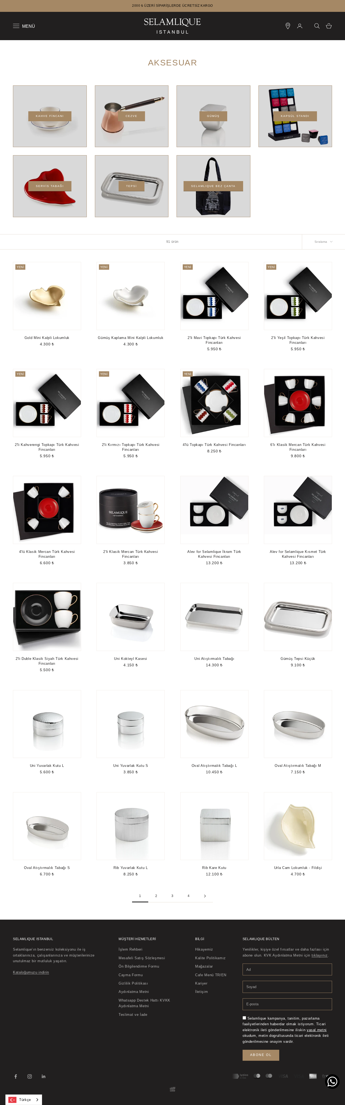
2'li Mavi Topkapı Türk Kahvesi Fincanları (214, 340)
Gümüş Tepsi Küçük (298, 659)
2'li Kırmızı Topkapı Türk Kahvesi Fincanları (131, 447)
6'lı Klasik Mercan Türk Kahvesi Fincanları (297, 447)
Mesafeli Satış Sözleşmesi (142, 958)
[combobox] (23, 1099)
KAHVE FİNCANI (50, 116)
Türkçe (25, 1100)
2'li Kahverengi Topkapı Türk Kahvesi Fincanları (47, 447)
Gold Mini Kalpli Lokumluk (47, 338)
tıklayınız (320, 955)
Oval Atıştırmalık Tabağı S (47, 868)
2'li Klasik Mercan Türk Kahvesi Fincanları (130, 554)
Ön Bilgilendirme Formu (139, 966)
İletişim (201, 992)
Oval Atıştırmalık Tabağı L (214, 766)
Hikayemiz (204, 949)
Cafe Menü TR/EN (210, 975)
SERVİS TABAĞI (50, 186)
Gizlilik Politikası (133, 983)
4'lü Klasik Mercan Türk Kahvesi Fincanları (47, 554)
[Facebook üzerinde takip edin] (15, 1076)
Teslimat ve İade (133, 1015)
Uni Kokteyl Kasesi (130, 659)
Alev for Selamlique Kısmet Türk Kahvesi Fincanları (298, 554)
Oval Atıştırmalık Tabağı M (298, 766)
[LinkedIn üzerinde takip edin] (43, 1076)
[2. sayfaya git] (205, 896)
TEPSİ (131, 186)
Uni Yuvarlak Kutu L (47, 766)
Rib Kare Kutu (214, 868)
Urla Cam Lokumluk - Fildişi (298, 868)
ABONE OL (261, 1055)
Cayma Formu (131, 975)
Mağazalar (204, 966)
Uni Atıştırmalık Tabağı (214, 659)
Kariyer (201, 983)
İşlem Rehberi (130, 949)
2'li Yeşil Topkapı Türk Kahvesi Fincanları (298, 340)
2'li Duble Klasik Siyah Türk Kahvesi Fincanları (47, 661)
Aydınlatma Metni (134, 992)
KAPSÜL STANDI (295, 116)
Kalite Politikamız (210, 958)
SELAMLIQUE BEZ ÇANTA (213, 186)
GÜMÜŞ (213, 116)
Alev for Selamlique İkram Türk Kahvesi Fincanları (214, 554)
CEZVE (131, 116)
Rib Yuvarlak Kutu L (130, 868)
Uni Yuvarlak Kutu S (130, 766)
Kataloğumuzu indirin (31, 972)
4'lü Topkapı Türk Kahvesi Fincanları (214, 445)
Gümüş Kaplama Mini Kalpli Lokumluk (130, 338)
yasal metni (317, 1030)
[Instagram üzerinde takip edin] (29, 1076)
